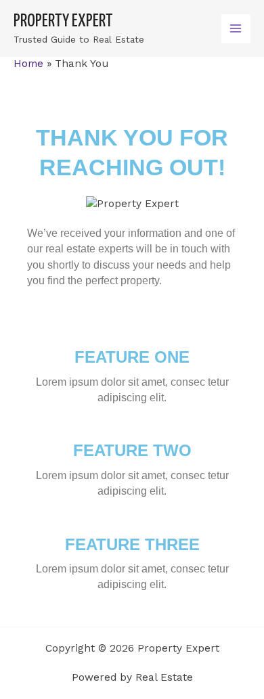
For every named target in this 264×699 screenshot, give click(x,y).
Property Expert (63, 21)
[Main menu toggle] (235, 28)
